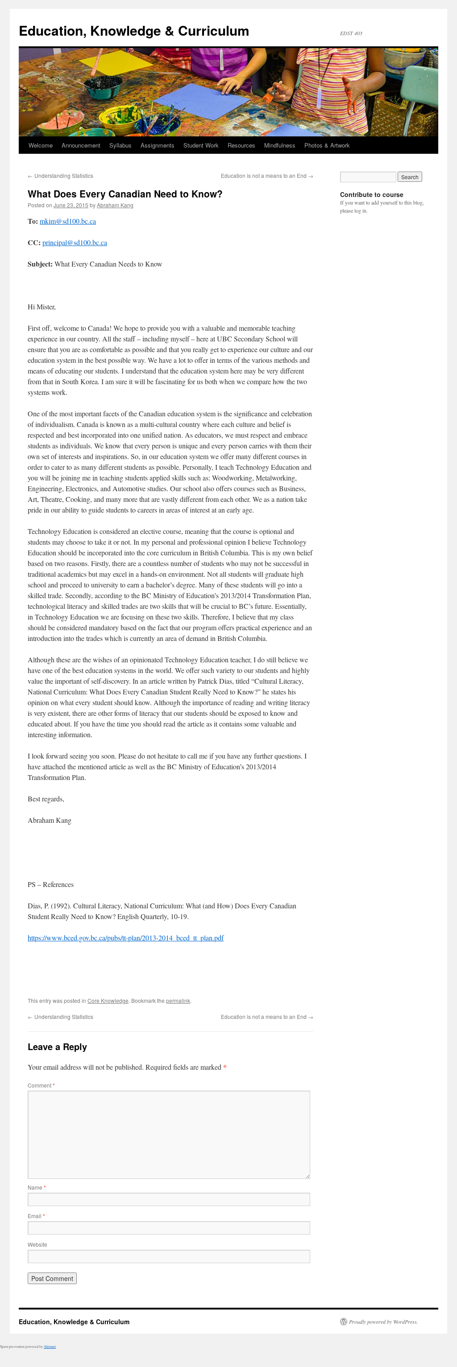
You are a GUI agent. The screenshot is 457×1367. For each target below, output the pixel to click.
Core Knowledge (108, 1000)
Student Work (201, 145)
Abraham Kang (115, 205)
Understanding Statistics (60, 175)
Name (37, 1187)
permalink (178, 1000)
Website (37, 1244)
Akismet (50, 1346)
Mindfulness (279, 145)
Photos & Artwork (327, 145)
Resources (241, 145)
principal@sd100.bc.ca (74, 242)
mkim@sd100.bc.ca (68, 221)
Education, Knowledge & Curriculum (134, 30)
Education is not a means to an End (267, 175)
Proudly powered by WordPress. (383, 1321)
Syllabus (120, 145)
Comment (41, 1085)
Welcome (41, 145)
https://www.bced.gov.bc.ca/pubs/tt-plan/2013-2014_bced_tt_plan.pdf (126, 937)
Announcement (81, 145)
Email (36, 1215)
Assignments (157, 145)
